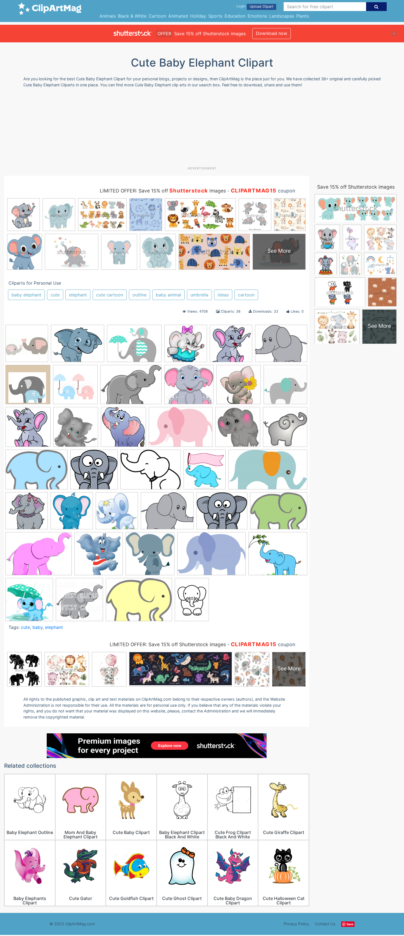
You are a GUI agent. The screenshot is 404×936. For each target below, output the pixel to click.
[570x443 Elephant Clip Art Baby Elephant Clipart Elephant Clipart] (134, 346)
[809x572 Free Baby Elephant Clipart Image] (211, 556)
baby (37, 627)
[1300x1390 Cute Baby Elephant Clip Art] (204, 472)
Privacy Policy (296, 923)
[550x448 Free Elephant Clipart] (278, 556)
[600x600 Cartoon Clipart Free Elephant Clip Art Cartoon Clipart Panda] (28, 429)
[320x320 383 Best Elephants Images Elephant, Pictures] (123, 429)
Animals (107, 16)
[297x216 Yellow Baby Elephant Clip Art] (139, 602)
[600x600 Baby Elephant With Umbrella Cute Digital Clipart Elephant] (75, 387)
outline (139, 295)
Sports (215, 16)
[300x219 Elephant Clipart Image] (38, 556)
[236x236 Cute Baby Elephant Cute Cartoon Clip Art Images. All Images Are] (27, 513)
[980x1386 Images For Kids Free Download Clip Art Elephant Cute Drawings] (192, 602)
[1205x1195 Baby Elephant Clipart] (28, 387)
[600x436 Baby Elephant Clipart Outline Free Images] (36, 472)
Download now (271, 33)
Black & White (132, 16)
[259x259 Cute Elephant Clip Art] (117, 513)
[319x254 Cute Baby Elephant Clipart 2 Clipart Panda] (77, 346)
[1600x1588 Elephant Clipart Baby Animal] (150, 556)
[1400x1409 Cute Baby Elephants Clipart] (76, 429)
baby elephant (26, 295)
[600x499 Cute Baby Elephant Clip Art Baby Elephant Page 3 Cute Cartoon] (222, 513)
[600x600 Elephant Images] (99, 556)
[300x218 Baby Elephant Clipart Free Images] (131, 387)
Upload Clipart (261, 6)
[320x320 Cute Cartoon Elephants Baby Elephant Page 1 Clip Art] (231, 346)
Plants (302, 16)
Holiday (198, 16)
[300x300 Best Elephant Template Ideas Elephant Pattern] (27, 346)
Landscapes (281, 16)
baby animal (168, 295)
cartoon (246, 295)
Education (235, 16)
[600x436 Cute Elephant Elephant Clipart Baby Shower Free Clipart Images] (278, 513)
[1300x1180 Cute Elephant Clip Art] (189, 387)
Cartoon (157, 16)
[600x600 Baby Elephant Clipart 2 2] (237, 429)
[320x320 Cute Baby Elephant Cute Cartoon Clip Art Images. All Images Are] (72, 513)
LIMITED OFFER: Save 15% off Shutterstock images (168, 644)
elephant (78, 295)
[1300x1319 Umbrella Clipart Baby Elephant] (29, 602)
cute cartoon (109, 295)
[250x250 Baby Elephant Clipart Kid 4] (285, 429)
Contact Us (325, 923)
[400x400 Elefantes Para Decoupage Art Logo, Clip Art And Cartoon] (239, 387)
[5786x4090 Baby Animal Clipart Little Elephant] (180, 429)
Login (240, 6)
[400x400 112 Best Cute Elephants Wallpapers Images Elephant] (186, 346)
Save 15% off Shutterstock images (356, 187)
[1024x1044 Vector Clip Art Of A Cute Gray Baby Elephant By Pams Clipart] (79, 602)
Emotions (257, 16)
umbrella (199, 295)
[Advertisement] (202, 129)
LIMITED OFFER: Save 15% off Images (163, 191)
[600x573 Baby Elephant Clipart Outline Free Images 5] (94, 472)
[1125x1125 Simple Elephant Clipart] (285, 386)
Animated (178, 16)
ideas (223, 295)
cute (55, 295)
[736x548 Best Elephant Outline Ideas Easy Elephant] (151, 472)
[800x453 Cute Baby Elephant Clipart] (268, 472)
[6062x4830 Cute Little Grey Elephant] (167, 513)
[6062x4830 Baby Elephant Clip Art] (281, 345)
